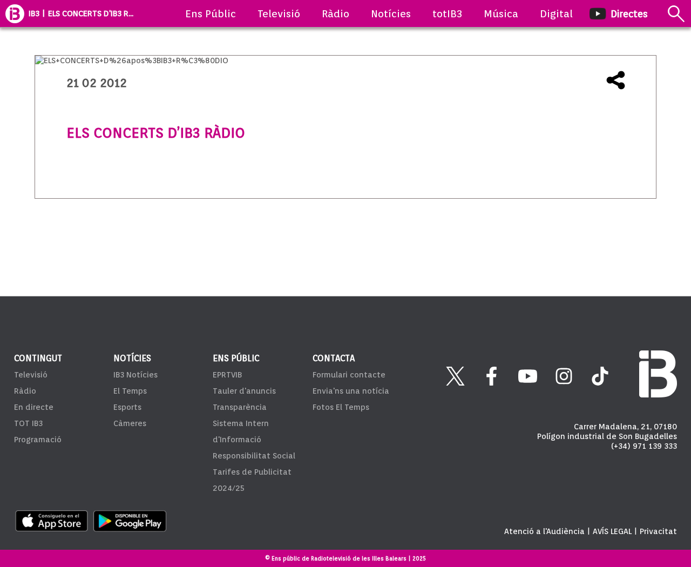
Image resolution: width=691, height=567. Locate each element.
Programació (38, 439)
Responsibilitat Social (254, 456)
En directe (33, 407)
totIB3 (447, 13)
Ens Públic (210, 13)
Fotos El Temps (341, 407)
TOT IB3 (28, 423)
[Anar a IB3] (14, 13)
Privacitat (658, 531)
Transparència (240, 407)
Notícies (391, 13)
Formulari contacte (349, 375)
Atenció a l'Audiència (544, 531)
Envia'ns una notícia (351, 391)
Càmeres (129, 423)
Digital (556, 13)
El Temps (130, 391)
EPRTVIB (227, 375)
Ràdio (335, 13)
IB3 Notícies (135, 375)
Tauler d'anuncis (244, 391)
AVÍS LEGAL (612, 531)
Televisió (279, 13)
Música (501, 13)
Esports (127, 407)
